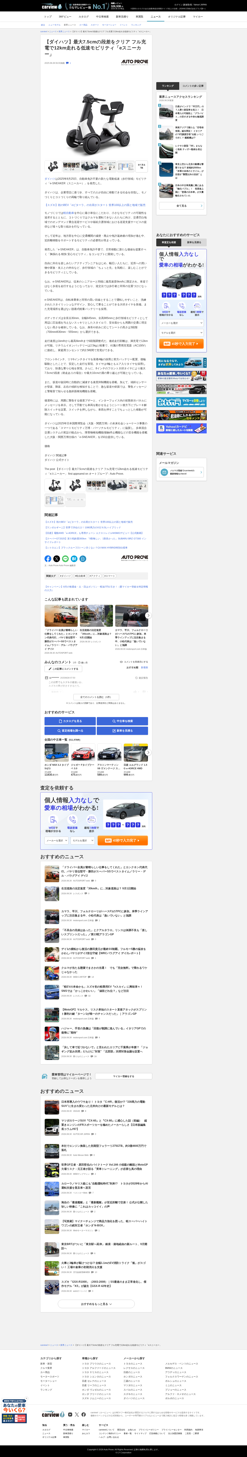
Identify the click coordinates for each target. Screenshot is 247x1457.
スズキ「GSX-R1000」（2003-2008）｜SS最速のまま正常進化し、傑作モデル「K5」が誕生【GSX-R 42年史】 (103, 1283)
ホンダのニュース (133, 1376)
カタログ (84, 16)
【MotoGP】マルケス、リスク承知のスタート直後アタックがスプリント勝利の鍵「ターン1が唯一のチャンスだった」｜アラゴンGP (104, 1011)
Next (148, 615)
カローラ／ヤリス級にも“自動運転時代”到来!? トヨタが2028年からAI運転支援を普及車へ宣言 (104, 1185)
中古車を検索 (125, 721)
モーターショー (48, 1381)
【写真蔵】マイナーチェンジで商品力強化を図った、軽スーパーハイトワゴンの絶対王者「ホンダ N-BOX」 (104, 1223)
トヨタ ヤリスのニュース (95, 1372)
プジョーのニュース (175, 1389)
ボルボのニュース (174, 1398)
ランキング (168, 85)
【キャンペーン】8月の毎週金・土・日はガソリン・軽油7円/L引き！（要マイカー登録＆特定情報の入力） (96, 588)
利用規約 (188, 1430)
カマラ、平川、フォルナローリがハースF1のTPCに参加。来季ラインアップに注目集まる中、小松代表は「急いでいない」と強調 (131, 638)
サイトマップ (140, 1433)
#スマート (109, 576)
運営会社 (121, 1430)
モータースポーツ (49, 1376)
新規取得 (187, 5)
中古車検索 (102, 16)
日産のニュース (132, 1372)
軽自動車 (68, 212)
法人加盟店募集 (175, 1433)
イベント (45, 1385)
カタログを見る (72, 721)
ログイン (178, 5)
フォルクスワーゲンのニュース (181, 1376)
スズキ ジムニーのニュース (96, 1398)
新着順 (144, 667)
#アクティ (95, 576)
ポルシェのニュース (175, 1381)
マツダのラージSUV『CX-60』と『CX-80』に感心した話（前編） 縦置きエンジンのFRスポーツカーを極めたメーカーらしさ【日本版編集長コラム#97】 (104, 1124)
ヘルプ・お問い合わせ (109, 1437)
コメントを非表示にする (136, 662)
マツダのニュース (133, 1385)
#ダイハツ (65, 576)
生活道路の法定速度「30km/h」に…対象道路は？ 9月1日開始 (96, 634)
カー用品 (45, 1372)
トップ (48, 16)
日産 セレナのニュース (94, 1381)
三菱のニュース (132, 1381)
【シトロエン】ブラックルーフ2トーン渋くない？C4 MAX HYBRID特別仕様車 (86, 547)
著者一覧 (128, 1433)
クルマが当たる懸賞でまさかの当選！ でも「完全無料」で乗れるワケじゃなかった (104, 969)
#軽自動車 (80, 576)
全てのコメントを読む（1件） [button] (96, 697)
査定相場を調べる (72, 730)
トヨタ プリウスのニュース (96, 1363)
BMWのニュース (174, 1368)
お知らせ (132, 1430)
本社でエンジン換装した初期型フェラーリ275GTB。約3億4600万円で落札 (103, 1147)
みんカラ (86, 1433)
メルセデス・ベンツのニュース (181, 1363)
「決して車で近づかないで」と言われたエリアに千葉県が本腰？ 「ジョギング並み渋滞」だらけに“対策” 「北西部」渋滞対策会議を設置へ (104, 1049)
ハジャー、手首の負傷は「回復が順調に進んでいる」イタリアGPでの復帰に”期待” (103, 1030)
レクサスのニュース (134, 1368)
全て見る (141, 166)
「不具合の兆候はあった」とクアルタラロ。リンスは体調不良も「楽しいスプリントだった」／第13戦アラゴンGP (104, 932)
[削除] (27, 1398)
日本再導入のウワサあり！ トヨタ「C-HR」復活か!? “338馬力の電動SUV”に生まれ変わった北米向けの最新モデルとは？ (103, 1103)
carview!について (106, 1430)
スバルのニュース (133, 1389)
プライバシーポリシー (149, 1430)
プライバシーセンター (171, 1430)
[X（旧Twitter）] (77, 1414)
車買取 (139, 16)
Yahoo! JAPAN (200, 5)
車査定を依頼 (169, 242)
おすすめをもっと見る (94, 1304)
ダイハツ (50, 178)
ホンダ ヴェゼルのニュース (96, 1389)
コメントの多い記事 (193, 85)
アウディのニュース (175, 1372)
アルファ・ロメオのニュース (180, 1394)
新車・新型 (46, 1363)
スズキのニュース (133, 1394)
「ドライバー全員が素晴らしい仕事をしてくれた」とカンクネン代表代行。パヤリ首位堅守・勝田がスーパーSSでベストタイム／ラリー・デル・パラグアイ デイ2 (61, 639)
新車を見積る (125, 730)
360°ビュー (65, 16)
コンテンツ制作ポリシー (110, 1433)
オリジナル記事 (177, 16)
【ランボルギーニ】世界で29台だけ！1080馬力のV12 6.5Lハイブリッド (83, 527)
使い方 (84, 663)
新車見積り (122, 16)
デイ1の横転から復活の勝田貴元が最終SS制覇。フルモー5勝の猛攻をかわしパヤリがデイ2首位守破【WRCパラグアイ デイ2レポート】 (103, 951)
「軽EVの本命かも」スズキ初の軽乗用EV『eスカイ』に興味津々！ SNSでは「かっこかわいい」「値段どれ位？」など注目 (102, 988)
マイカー (198, 16)
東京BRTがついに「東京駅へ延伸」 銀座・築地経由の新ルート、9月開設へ (104, 1246)
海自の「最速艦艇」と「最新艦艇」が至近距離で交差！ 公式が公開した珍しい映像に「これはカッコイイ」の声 (104, 1204)
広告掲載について (157, 1433)
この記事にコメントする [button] (65, 668)
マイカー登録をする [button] (123, 1076)
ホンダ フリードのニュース (96, 1394)
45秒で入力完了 (124, 840)
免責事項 (199, 1430)
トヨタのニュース (133, 1363)
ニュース (156, 16)
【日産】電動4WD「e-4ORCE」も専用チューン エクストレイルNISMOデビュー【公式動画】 (94, 533)
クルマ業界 (46, 1368)
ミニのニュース (173, 1385)
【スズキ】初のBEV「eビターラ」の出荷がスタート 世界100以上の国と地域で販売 (95, 205)
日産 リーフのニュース (94, 1385)
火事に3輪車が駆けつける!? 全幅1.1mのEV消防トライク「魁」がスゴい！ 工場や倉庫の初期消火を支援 (103, 1265)
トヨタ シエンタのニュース (96, 1376)
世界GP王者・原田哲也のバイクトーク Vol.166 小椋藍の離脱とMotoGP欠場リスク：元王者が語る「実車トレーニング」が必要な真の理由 (104, 1166)
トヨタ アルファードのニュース (99, 1368)
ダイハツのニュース (134, 1398)
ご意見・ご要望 (192, 1433)
